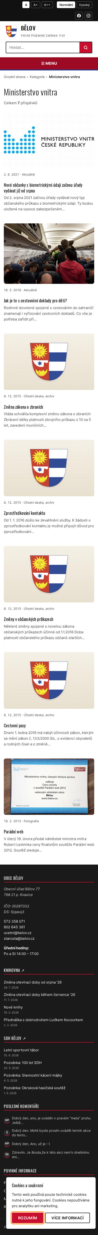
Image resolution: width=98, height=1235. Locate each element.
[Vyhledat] (85, 47)
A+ (36, 5)
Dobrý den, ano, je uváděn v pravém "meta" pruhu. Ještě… (51, 1120)
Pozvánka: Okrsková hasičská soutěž (34, 1088)
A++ (47, 5)
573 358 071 (14, 921)
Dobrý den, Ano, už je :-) (31, 1144)
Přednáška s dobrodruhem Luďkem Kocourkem (43, 1020)
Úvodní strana (14, 77)
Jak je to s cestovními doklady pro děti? (35, 300)
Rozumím (27, 1217)
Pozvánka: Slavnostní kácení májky (33, 1075)
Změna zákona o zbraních (23, 407)
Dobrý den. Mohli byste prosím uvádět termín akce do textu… (51, 1132)
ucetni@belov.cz (17, 932)
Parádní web (13, 831)
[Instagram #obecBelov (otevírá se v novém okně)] (88, 16)
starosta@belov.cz (19, 938)
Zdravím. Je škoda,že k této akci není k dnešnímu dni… (50, 1154)
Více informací (67, 1217)
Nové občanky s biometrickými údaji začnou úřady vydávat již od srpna (43, 187)
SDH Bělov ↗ (15, 1038)
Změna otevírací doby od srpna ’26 (33, 982)
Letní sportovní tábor (21, 1050)
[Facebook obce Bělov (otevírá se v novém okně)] (79, 16)
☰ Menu (49, 63)
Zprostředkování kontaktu (24, 513)
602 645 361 (14, 927)
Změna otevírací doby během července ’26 (39, 994)
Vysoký (84, 5)
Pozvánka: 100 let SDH (23, 1062)
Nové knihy (13, 1007)
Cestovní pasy (15, 725)
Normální (66, 5)
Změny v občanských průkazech (28, 619)
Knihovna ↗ (14, 970)
